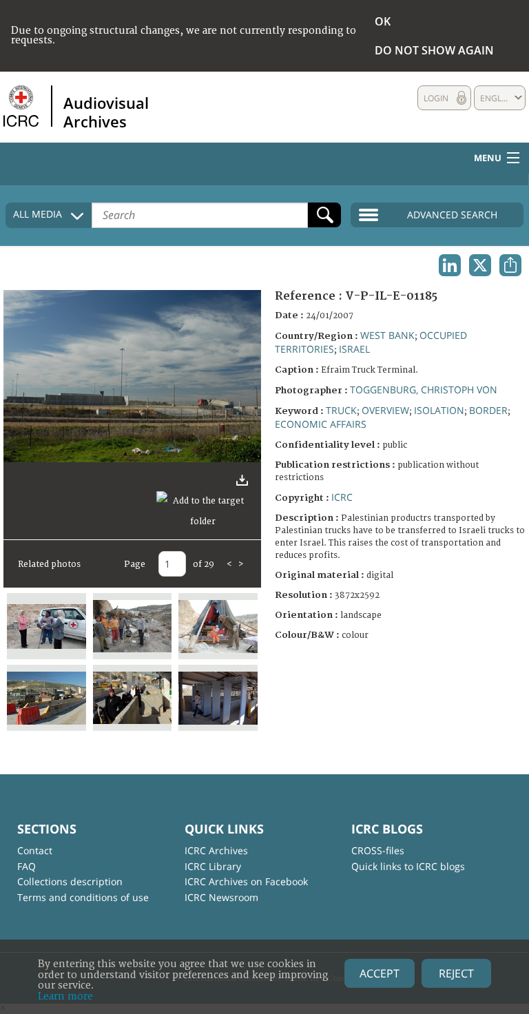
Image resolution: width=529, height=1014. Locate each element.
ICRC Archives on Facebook (246, 881)
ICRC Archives (216, 850)
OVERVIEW (385, 410)
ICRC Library (213, 866)
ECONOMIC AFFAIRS (320, 424)
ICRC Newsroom (221, 897)
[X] (480, 265)
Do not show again (434, 50)
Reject (456, 973)
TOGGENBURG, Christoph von (423, 389)
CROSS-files (377, 850)
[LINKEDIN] (450, 265)
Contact (34, 850)
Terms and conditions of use (83, 897)
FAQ (26, 866)
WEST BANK (387, 335)
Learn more (65, 996)
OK (383, 21)
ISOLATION (439, 410)
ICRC (342, 497)
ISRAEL (354, 348)
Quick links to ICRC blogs (408, 866)
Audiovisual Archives (106, 111)
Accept (380, 973)
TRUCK (341, 410)
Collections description (70, 881)
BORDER (488, 410)
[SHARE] (510, 265)
